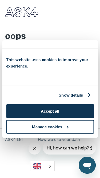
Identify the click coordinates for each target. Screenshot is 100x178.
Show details (71, 95)
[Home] (22, 12)
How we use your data (59, 139)
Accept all (50, 111)
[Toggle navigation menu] (85, 12)
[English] (42, 166)
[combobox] (42, 166)
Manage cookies (47, 127)
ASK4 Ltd (14, 139)
